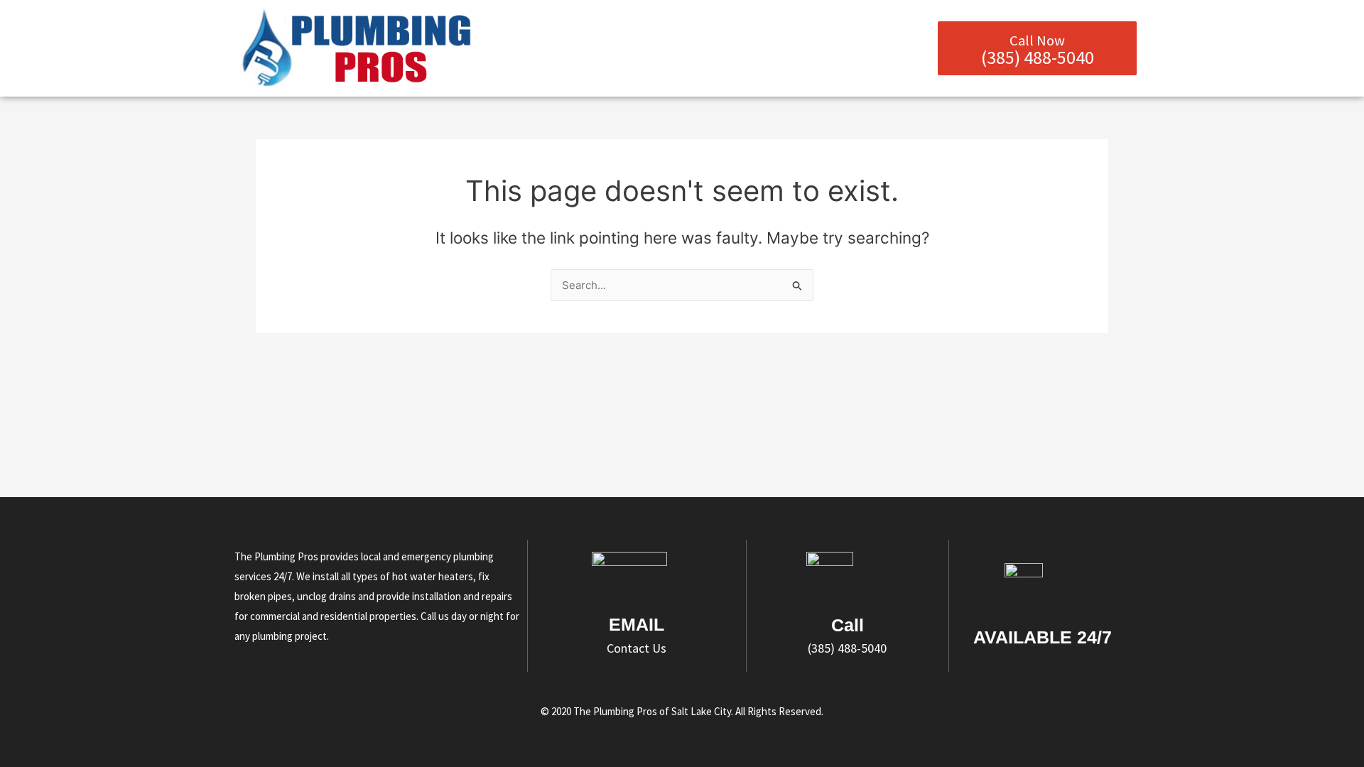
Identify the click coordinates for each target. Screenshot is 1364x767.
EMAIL (636, 624)
